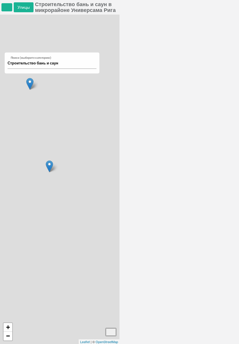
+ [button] (8, 327)
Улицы (23, 7)
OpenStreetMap (107, 341)
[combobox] (49, 63)
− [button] (8, 336)
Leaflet (85, 341)
